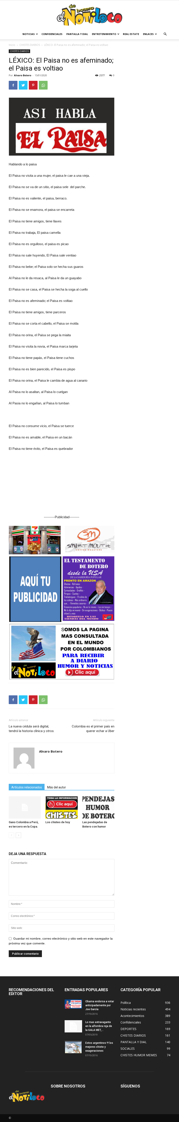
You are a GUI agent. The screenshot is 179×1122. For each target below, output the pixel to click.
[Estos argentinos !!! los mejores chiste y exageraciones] (73, 1047)
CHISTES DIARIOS (29, 45)
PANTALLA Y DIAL (77, 34)
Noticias (28, 34)
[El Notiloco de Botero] (89, 15)
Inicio (12, 45)
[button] (165, 34)
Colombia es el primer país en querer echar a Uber (93, 728)
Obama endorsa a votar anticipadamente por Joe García (99, 1005)
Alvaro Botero (22, 75)
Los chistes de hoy (57, 822)
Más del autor (56, 787)
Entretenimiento (104, 34)
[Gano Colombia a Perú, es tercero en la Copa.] (25, 807)
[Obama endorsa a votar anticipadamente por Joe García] (73, 1004)
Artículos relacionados (26, 787)
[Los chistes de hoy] (61, 807)
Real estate (131, 34)
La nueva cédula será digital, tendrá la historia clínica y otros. (31, 728)
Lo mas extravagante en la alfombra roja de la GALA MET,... (98, 1026)
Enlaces (148, 34)
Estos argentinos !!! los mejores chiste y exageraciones (99, 1046)
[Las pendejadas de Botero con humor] (98, 807)
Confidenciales (51, 34)
